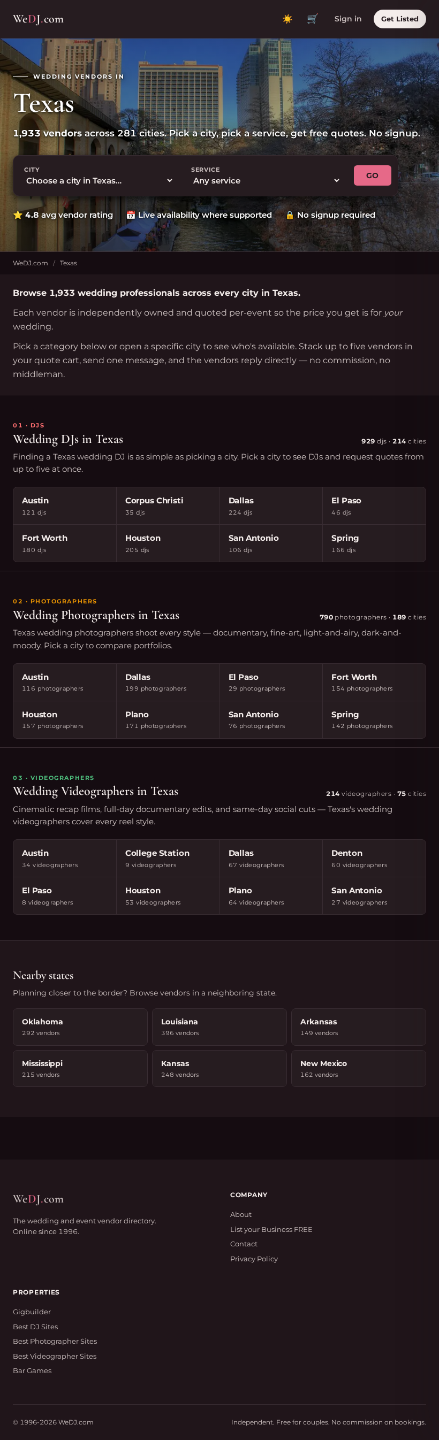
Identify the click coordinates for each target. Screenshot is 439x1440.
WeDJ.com (30, 263)
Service (205, 169)
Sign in (348, 19)
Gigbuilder (32, 1311)
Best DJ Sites (35, 1326)
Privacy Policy (254, 1258)
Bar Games (32, 1370)
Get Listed (400, 18)
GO (372, 175)
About (241, 1214)
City (32, 169)
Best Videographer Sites (54, 1356)
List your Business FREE (271, 1229)
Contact (244, 1243)
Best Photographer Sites (55, 1341)
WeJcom (38, 19)
